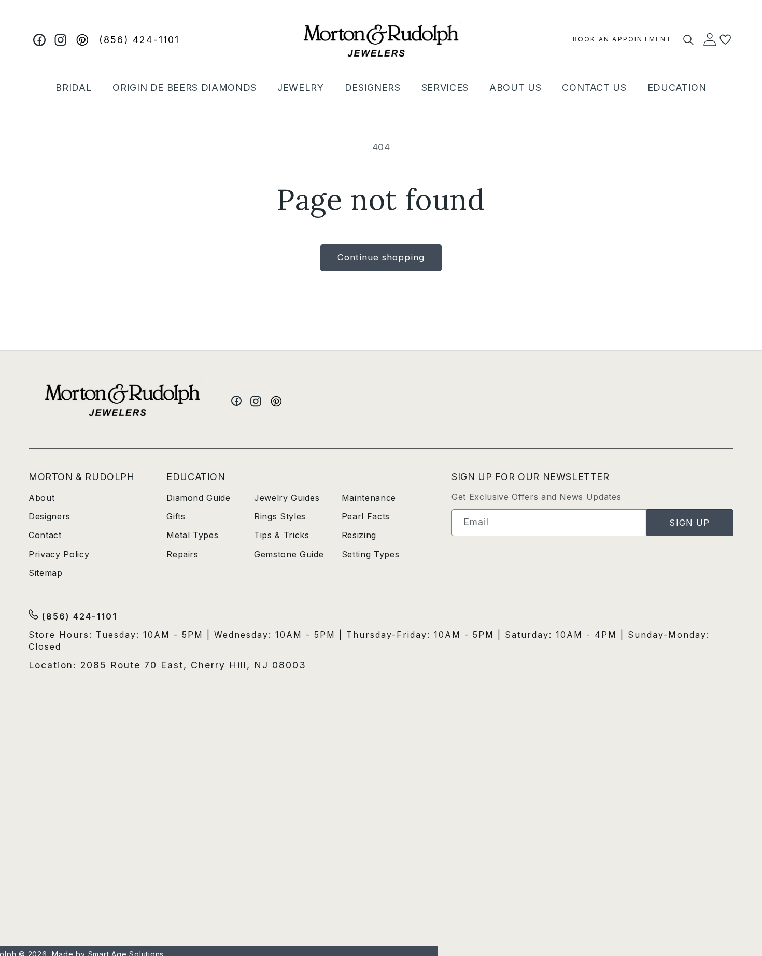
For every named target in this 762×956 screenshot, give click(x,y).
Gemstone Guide (288, 554)
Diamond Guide (198, 498)
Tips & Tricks (281, 535)
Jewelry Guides (286, 498)
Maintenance (369, 498)
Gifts (175, 516)
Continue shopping (381, 257)
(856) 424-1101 (139, 39)
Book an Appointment (622, 39)
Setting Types (371, 554)
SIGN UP (689, 522)
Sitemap (46, 573)
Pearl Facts (366, 516)
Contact (45, 535)
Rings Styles (280, 516)
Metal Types (192, 535)
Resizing (359, 535)
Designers (49, 516)
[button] (73, 87)
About (41, 498)
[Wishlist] (725, 40)
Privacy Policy (59, 554)
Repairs (182, 554)
